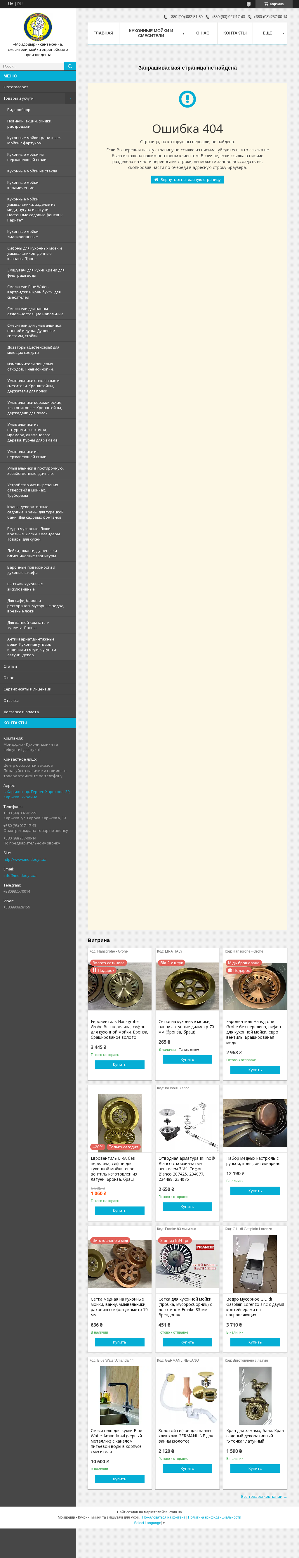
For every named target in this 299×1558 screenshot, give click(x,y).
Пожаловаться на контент (163, 1517)
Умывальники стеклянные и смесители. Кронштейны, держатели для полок (33, 386)
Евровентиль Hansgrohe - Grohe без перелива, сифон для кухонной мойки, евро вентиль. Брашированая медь (253, 1032)
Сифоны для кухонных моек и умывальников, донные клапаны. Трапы (34, 253)
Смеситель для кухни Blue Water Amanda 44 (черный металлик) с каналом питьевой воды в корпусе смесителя (116, 1441)
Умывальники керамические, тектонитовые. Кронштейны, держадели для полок (34, 408)
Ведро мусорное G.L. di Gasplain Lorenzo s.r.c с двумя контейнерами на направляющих (255, 1307)
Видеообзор (18, 109)
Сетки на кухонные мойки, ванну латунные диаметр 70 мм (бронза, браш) (186, 1027)
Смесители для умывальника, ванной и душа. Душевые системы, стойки (34, 330)
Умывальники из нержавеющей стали (26, 454)
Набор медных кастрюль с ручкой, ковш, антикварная (253, 1161)
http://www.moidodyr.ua (25, 859)
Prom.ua (175, 1512)
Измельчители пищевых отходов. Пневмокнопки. (30, 366)
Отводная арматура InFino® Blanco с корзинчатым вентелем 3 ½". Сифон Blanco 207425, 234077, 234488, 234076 (187, 1169)
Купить (119, 1064)
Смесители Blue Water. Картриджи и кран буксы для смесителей (34, 292)
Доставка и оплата (21, 711)
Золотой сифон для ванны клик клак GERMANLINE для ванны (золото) (186, 1436)
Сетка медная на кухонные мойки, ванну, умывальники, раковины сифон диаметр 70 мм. (119, 1307)
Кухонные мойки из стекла (32, 171)
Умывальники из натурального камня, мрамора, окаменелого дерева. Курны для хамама (32, 432)
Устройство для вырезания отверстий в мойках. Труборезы (32, 490)
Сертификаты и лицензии (27, 689)
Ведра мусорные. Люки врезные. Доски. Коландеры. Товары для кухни (34, 534)
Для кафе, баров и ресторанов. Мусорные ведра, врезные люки (35, 606)
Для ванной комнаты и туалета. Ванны (28, 625)
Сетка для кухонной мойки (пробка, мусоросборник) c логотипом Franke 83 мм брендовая (185, 1307)
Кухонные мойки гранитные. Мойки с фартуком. (34, 140)
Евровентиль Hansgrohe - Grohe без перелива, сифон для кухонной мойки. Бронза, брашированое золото (119, 1029)
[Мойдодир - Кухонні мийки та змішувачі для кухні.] (38, 27)
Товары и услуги (19, 98)
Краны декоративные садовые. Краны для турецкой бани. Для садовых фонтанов (35, 512)
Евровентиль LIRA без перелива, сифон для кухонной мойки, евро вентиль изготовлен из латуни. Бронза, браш (114, 1169)
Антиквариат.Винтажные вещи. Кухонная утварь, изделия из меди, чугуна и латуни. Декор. (31, 646)
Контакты (235, 33)
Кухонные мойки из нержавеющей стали (26, 157)
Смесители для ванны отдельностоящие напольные (35, 311)
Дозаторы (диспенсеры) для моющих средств (33, 350)
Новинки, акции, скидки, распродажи (29, 123)
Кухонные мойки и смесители (151, 33)
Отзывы (11, 700)
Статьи (10, 666)
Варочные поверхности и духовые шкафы (31, 570)
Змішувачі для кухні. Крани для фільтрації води (36, 272)
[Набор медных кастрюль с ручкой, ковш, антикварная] (255, 1123)
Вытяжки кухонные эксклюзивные (25, 586)
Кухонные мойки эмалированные (23, 234)
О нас (9, 677)
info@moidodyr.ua (20, 875)
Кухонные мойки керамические (23, 185)
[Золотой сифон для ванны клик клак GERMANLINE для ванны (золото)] (187, 1395)
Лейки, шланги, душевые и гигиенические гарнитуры (32, 553)
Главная (103, 33)
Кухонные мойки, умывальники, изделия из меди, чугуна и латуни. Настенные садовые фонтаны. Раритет (35, 209)
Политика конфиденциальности (214, 1517)
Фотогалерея (16, 86)
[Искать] (70, 66)
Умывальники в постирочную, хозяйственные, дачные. (35, 470)
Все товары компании (261, 1496)
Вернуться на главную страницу (191, 179)
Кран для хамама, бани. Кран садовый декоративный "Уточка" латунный (255, 1436)
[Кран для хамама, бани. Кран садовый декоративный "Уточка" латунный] (255, 1395)
